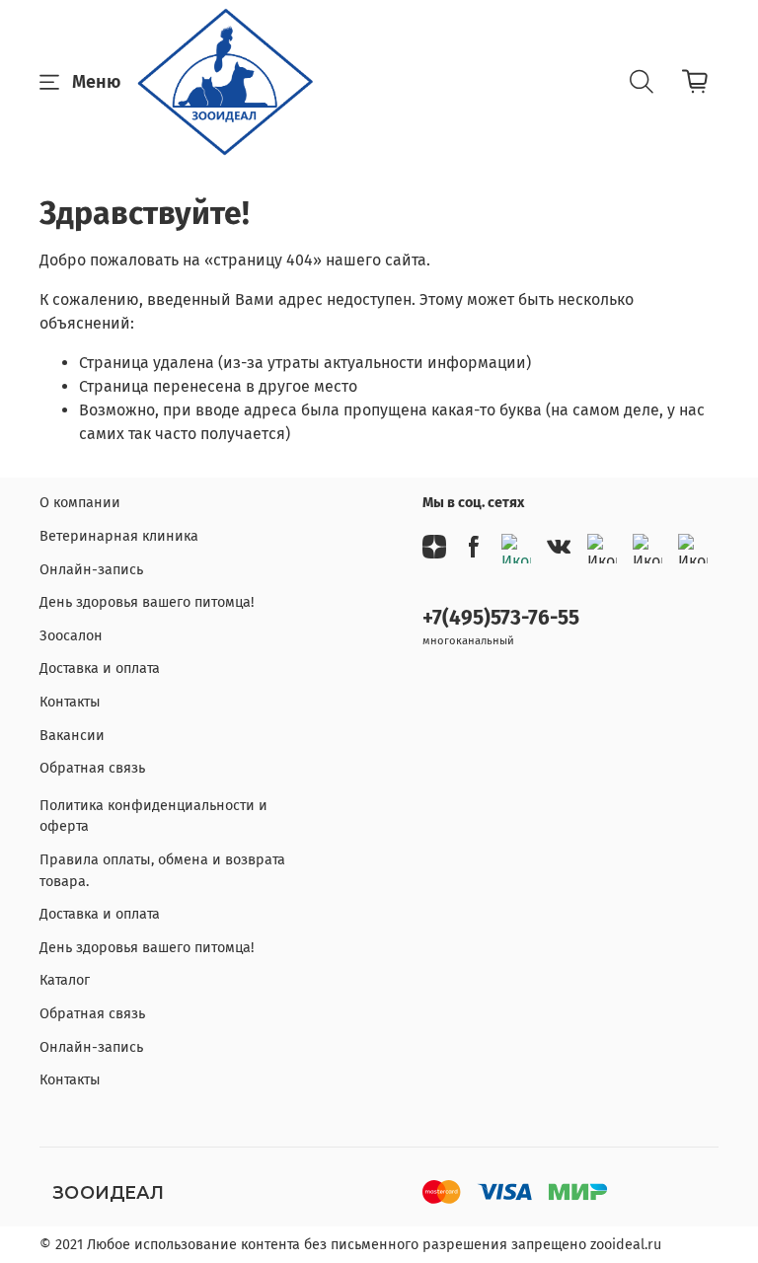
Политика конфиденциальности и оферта (153, 816)
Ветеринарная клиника (118, 536)
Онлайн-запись (91, 569)
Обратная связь (92, 768)
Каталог (64, 980)
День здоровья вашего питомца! (146, 602)
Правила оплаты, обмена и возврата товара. (162, 871)
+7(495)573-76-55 (500, 618)
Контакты (70, 702)
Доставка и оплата (99, 668)
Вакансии (72, 735)
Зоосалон (71, 636)
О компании (79, 502)
